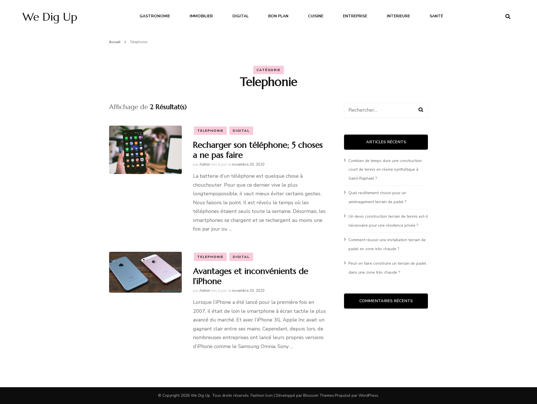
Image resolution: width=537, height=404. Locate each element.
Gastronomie (155, 16)
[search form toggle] (507, 16)
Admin (204, 164)
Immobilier (201, 16)
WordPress (368, 395)
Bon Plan (278, 16)
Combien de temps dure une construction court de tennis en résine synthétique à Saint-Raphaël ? (385, 169)
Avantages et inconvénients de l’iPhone (250, 276)
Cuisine (315, 16)
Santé (436, 16)
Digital (240, 16)
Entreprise (355, 16)
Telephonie (210, 130)
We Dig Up (49, 17)
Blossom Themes (318, 395)
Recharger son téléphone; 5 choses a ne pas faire (258, 150)
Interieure (398, 16)
